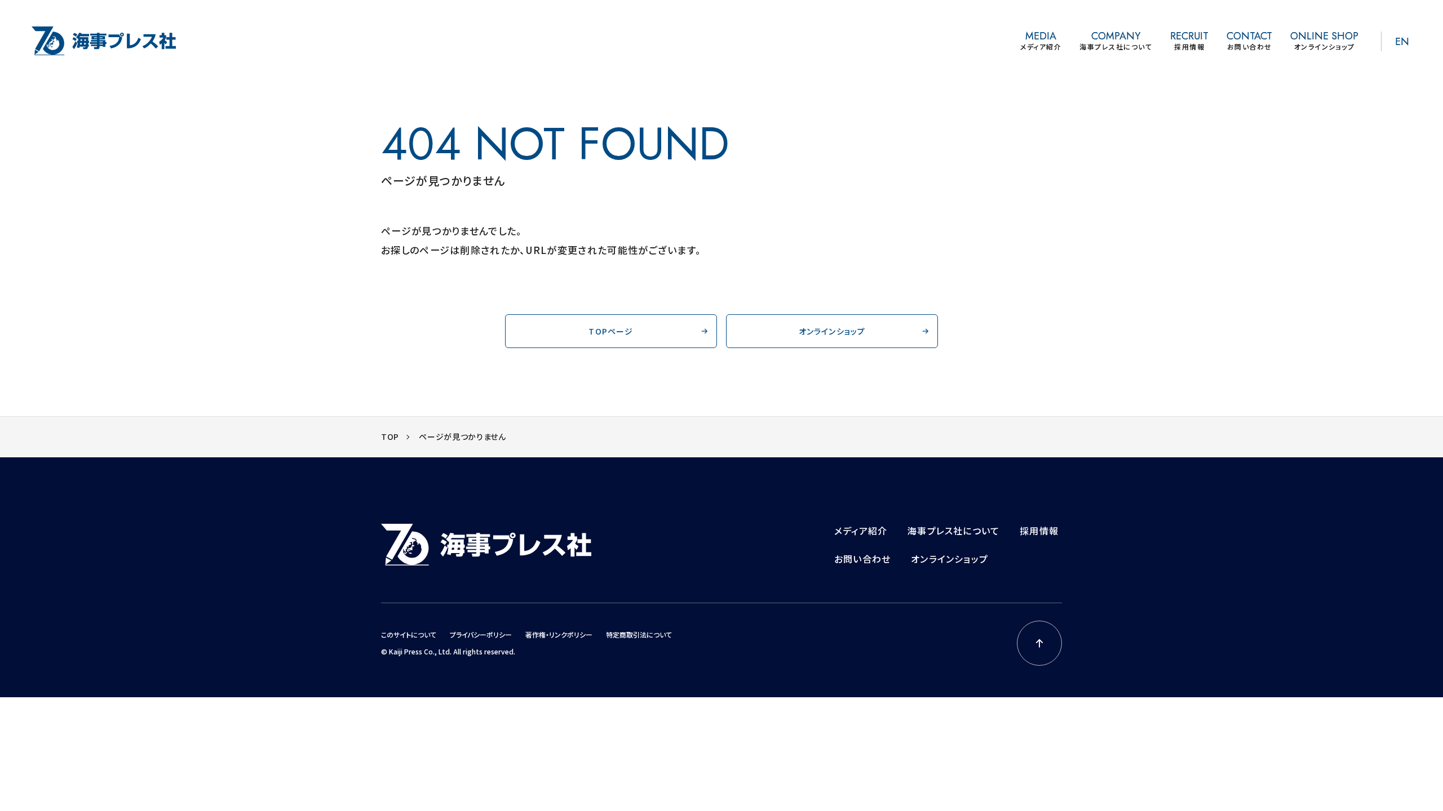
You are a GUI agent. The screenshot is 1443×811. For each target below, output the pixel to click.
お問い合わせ (862, 558)
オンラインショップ (832, 331)
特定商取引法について (639, 634)
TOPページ (610, 331)
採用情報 (1039, 530)
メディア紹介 (860, 530)
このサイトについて (408, 634)
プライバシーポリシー (481, 634)
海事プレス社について (953, 530)
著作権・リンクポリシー (558, 634)
